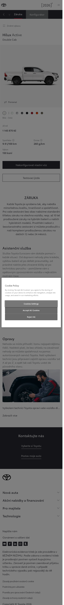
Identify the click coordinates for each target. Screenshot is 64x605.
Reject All (31, 317)
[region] (31, 302)
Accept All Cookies (31, 310)
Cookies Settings (31, 303)
